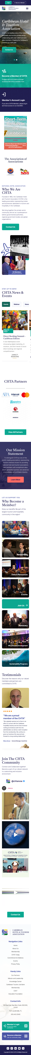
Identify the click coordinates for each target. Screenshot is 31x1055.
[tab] (6, 304)
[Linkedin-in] (15, 1048)
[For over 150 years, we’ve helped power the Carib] (15, 834)
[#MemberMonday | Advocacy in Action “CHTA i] (15, 806)
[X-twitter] (23, 1048)
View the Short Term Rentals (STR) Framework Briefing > (15, 144)
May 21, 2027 (6, 330)
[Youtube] (19, 1048)
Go (23, 145)
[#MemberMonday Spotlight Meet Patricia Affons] (15, 892)
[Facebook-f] (8, 1048)
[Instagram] (11, 1048)
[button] (27, 8)
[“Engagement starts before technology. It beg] (15, 863)
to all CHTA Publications (17, 146)
